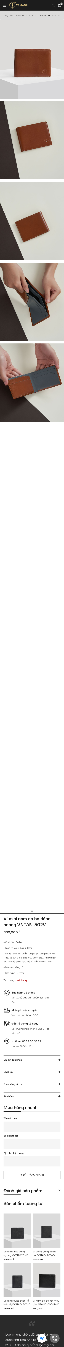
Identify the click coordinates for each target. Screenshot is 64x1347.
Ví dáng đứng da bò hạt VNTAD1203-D (45, 1253)
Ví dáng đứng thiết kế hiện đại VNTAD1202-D (17, 1302)
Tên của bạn (10, 1118)
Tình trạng (9, 980)
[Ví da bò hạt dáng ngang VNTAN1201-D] (17, 1230)
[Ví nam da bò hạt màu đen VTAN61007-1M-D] (46, 1280)
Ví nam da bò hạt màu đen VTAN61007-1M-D (46, 1302)
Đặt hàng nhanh (33, 1175)
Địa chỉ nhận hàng (13, 1153)
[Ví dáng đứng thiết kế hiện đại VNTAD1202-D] (17, 1280)
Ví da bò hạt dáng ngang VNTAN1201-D (16, 1253)
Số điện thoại (11, 1135)
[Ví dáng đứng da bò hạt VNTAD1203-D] (46, 1230)
